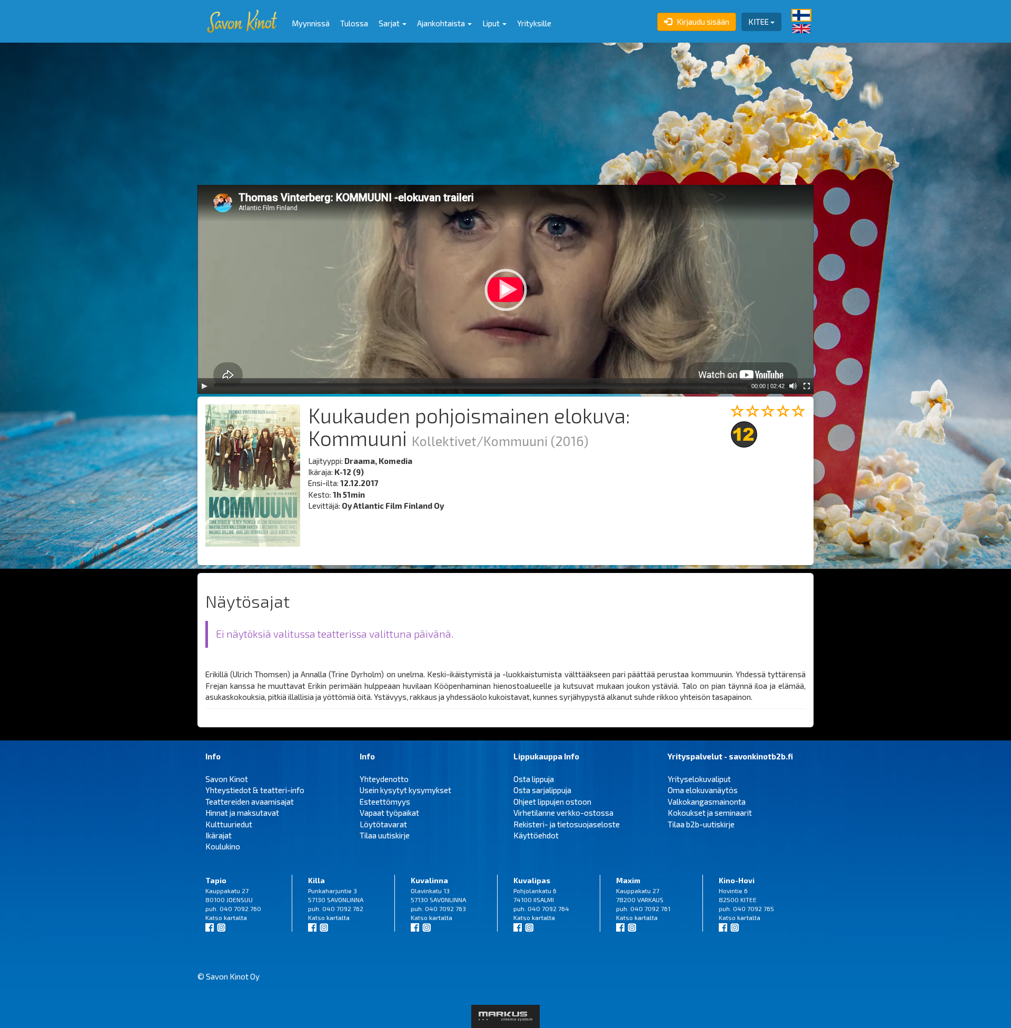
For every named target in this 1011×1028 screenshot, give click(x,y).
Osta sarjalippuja (542, 790)
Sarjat (390, 23)
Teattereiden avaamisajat (249, 801)
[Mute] (793, 386)
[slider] (480, 386)
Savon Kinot (226, 779)
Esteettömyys (385, 801)
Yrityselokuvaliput (699, 779)
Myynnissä (311, 23)
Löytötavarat (383, 824)
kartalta (235, 917)
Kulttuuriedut (228, 824)
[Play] (204, 386)
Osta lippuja (533, 779)
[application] (505, 289)
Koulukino (222, 846)
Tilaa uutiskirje (385, 835)
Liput (491, 23)
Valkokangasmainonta (707, 801)
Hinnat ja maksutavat (242, 812)
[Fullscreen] (806, 386)
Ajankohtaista (442, 23)
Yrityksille (534, 23)
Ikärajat (218, 835)
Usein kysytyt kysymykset (405, 790)
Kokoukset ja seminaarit (710, 812)
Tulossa (354, 23)
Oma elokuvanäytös (703, 790)
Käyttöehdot (536, 835)
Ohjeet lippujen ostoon (552, 801)
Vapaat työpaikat (389, 812)
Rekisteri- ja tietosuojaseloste (566, 824)
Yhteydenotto (384, 779)
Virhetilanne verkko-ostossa (563, 812)
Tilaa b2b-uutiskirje (701, 824)
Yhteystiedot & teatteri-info (254, 790)
